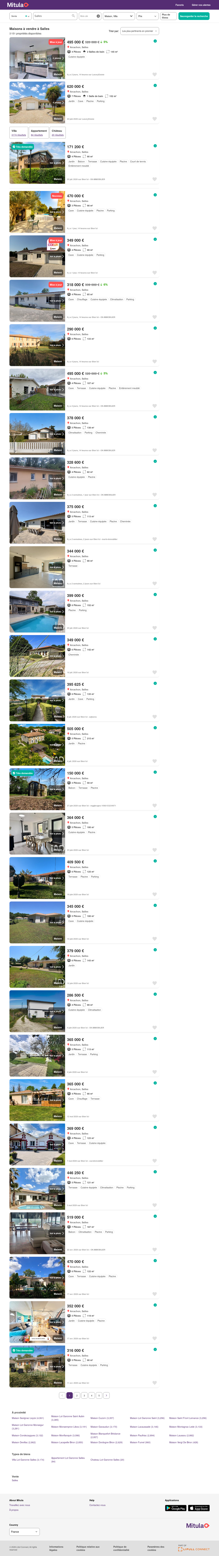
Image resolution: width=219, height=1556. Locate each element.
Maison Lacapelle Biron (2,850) (67, 1442)
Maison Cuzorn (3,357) (102, 1418)
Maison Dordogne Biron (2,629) (107, 1442)
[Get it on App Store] (199, 1508)
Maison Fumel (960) (140, 1442)
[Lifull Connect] (194, 1550)
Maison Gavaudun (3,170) (104, 1426)
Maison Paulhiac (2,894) (142, 1435)
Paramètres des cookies (155, 1548)
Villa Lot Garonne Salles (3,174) (28, 1459)
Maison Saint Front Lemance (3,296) (188, 1418)
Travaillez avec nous (19, 1505)
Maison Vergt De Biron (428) (183, 1442)
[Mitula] (18, 5)
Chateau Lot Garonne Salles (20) (107, 1459)
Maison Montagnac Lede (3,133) (185, 1426)
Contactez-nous (97, 1505)
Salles (15, 1480)
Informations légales (56, 1548)
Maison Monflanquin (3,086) (65, 1435)
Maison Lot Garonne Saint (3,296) (147, 1418)
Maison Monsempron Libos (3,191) (69, 1426)
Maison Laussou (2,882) (181, 1435)
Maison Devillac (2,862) (24, 1442)
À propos (13, 1509)
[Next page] (106, 1395)
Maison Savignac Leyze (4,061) (28, 1418)
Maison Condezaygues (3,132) (27, 1435)
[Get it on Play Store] (176, 1508)
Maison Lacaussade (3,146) (144, 1426)
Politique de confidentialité (121, 1548)
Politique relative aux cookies (88, 1548)
